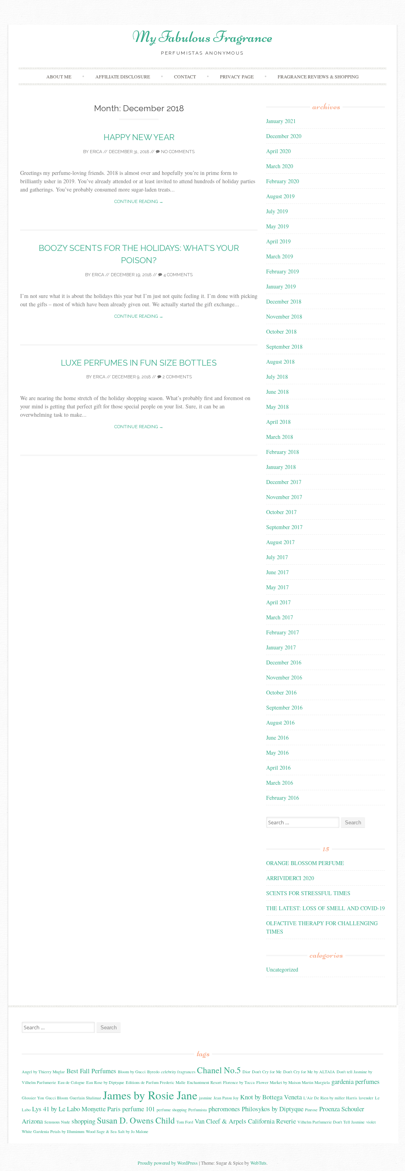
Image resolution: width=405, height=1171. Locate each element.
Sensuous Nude (57, 1122)
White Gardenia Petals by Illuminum (53, 1131)
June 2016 (277, 737)
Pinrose (311, 1109)
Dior (246, 1071)
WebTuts (258, 1163)
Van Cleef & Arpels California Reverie (245, 1120)
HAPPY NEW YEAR (139, 137)
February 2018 (282, 451)
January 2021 (281, 121)
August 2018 (280, 361)
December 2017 (283, 482)
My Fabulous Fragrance (202, 36)
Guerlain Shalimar (85, 1098)
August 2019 (280, 196)
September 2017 (284, 527)
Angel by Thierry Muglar (43, 1071)
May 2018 (277, 406)
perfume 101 (138, 1108)
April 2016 (278, 767)
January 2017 (281, 647)
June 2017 (277, 572)
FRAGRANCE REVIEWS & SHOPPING (318, 76)
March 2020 (279, 166)
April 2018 (278, 421)
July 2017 (277, 557)
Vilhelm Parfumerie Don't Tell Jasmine (331, 1122)
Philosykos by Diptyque (272, 1108)
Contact (185, 76)
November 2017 (284, 497)
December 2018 (283, 301)
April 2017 (278, 602)
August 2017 (280, 542)
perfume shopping (172, 1109)
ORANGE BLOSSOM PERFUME (305, 863)
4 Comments (177, 274)
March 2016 (279, 782)
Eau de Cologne (71, 1082)
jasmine (205, 1098)
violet (371, 1122)
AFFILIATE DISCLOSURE (122, 76)
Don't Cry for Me (267, 1071)
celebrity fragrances (178, 1071)
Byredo (153, 1071)
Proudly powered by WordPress (168, 1163)
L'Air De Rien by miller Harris (330, 1098)
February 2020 (282, 181)
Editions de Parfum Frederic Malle (155, 1082)
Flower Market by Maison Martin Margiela (293, 1082)
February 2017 (282, 632)
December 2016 (283, 662)
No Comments (177, 151)
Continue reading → (138, 201)
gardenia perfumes (355, 1081)
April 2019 (278, 241)
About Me (58, 76)
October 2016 (281, 692)
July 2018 (277, 376)
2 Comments (176, 377)
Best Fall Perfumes (91, 1070)
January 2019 (281, 286)
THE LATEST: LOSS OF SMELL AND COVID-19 (325, 908)
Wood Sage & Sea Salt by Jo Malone (117, 1131)
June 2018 (277, 391)
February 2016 (282, 797)
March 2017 (279, 617)
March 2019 (279, 256)
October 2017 (281, 512)
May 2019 (277, 226)
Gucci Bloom (56, 1098)
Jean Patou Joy (226, 1098)
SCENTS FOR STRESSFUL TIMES (308, 893)
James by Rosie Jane (150, 1095)
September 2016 (284, 707)
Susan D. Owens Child (136, 1120)
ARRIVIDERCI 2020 (290, 878)
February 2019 (282, 271)
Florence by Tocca (239, 1082)
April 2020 (278, 151)
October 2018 (281, 331)
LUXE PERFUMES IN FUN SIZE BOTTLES (139, 363)
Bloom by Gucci (132, 1071)
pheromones (224, 1108)
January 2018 (281, 467)
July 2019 (277, 211)
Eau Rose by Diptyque (105, 1082)
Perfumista (197, 1109)
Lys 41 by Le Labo (56, 1108)
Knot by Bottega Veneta (271, 1096)
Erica (96, 151)
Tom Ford (184, 1122)
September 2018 (284, 346)
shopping (83, 1120)
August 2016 (280, 722)
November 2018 (284, 316)
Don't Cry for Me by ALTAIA (309, 1071)
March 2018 (279, 436)
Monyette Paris (101, 1108)
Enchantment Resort (204, 1082)
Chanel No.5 (219, 1070)
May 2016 (277, 752)
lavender (366, 1098)
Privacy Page (237, 76)
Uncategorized (282, 969)
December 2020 (283, 136)
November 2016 (284, 677)
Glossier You (33, 1098)
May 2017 (277, 587)
